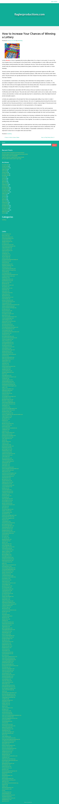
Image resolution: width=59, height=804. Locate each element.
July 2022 (4, 213)
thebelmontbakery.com (7, 265)
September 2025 (5, 168)
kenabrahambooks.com (7, 491)
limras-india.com (6, 235)
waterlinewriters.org (7, 631)
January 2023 (4, 204)
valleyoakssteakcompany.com (9, 604)
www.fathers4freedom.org (8, 658)
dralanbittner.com (6, 369)
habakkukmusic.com (6, 648)
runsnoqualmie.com (6, 679)
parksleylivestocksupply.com (9, 435)
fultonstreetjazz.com (7, 311)
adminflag (20, 41)
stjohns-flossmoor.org (7, 572)
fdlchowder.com (6, 684)
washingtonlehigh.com (7, 700)
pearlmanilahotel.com (7, 288)
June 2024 (4, 178)
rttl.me (3, 790)
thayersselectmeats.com (8, 623)
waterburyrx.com (6, 598)
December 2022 (5, 205)
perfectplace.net (6, 426)
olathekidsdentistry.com (8, 381)
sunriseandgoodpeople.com (8, 568)
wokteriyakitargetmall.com (8, 402)
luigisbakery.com (6, 702)
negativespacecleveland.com (9, 565)
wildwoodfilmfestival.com (8, 306)
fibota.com (4, 735)
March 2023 (4, 201)
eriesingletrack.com (6, 375)
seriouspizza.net (6, 614)
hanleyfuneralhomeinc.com (8, 383)
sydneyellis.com (5, 405)
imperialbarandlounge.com (8, 350)
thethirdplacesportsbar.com (8, 726)
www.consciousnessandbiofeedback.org (11, 715)
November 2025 (5, 165)
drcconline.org (5, 595)
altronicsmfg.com (6, 256)
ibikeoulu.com (5, 520)
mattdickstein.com (6, 643)
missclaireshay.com (6, 234)
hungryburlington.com (7, 530)
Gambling (9, 134)
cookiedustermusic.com (7, 575)
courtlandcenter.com (7, 590)
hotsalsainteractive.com (8, 244)
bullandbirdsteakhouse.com (8, 687)
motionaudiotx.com (7, 789)
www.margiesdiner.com (7, 682)
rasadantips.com (6, 253)
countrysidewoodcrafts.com (9, 268)
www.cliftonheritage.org (8, 690)
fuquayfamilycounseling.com (9, 780)
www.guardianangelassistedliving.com (11, 739)
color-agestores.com (7, 438)
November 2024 (5, 175)
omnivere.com (5, 252)
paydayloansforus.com (7, 264)
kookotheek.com (6, 299)
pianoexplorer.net (6, 720)
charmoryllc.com (6, 464)
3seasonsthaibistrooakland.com (9, 428)
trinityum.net (5, 723)
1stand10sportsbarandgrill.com (9, 386)
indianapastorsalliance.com (8, 602)
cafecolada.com (6, 456)
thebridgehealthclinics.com (8, 629)
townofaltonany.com (7, 562)
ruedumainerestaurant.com (8, 505)
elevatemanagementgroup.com (9, 771)
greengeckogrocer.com (7, 399)
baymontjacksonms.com (7, 560)
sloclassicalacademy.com (8, 476)
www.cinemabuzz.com (7, 708)
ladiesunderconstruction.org (8, 321)
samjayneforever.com (7, 751)
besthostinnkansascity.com (8, 795)
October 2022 (5, 208)
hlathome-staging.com (7, 401)
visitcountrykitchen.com (8, 550)
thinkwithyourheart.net (7, 353)
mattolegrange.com (7, 545)
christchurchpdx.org (6, 490)
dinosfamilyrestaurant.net (8, 326)
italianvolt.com (5, 365)
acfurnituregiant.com (7, 249)
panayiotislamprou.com (7, 300)
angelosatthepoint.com (7, 601)
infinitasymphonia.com (7, 499)
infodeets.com (5, 243)
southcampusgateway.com (8, 302)
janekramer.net (5, 535)
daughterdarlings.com (7, 241)
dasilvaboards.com (6, 478)
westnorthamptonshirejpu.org (9, 308)
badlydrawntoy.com (7, 644)
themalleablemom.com (7, 527)
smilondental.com (6, 392)
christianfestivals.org (7, 548)
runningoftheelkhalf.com (8, 661)
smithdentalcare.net (7, 796)
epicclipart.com (5, 287)
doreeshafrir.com (6, 514)
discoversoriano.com (7, 458)
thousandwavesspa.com (7, 589)
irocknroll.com (5, 356)
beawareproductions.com (8, 517)
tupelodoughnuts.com (7, 380)
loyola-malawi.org (6, 441)
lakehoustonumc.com (7, 646)
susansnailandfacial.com (7, 654)
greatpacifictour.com (7, 586)
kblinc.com (4, 374)
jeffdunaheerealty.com (7, 663)
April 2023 (4, 199)
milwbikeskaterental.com (8, 559)
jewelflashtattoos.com (7, 280)
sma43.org (4, 691)
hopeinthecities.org (6, 447)
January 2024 (5, 186)
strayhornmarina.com (7, 481)
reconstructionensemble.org (9, 577)
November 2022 (5, 207)
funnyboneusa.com (6, 574)
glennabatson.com (6, 479)
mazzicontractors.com (7, 724)
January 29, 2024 (11, 41)
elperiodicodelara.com (7, 237)
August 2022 (4, 211)
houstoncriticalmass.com (8, 467)
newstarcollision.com (7, 393)
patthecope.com (6, 611)
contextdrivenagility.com (8, 518)
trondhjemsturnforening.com (9, 741)
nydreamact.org (6, 277)
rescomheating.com (6, 792)
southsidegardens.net (7, 721)
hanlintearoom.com (6, 766)
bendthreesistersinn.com (8, 571)
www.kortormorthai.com (8, 670)
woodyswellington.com (7, 729)
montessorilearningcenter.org (9, 748)
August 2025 (4, 169)
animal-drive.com (6, 619)
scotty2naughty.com (7, 512)
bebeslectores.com (6, 323)
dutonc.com (5, 542)
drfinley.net (4, 774)
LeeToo (33, 802)
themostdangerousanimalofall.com (10, 469)
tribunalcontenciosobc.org (8, 475)
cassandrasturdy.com (7, 452)
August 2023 (4, 193)
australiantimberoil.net (7, 324)
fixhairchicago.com (6, 607)
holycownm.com (6, 581)
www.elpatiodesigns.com (8, 732)
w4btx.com (4, 387)
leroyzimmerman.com (7, 772)
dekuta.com (5, 706)
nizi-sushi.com (5, 536)
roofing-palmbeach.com (8, 342)
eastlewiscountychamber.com (9, 473)
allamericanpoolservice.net (8, 410)
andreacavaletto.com (7, 434)
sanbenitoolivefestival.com (8, 453)
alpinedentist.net (6, 296)
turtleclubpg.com (6, 584)
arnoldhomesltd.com (7, 345)
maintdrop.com (5, 290)
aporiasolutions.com (7, 625)
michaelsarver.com (6, 398)
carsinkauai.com (5, 757)
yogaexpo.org (5, 431)
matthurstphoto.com (7, 753)
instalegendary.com (6, 273)
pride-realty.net (6, 762)
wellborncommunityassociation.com (10, 305)
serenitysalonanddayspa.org (8, 246)
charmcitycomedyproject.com (9, 515)
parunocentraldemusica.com (8, 738)
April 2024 (4, 181)
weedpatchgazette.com (8, 372)
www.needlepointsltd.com (8, 685)
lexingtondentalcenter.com (8, 404)
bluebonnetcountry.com (8, 285)
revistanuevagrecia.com (7, 509)
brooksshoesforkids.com (8, 622)
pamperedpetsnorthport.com (9, 377)
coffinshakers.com (6, 521)
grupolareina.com (6, 315)
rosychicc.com (5, 443)
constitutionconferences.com (9, 610)
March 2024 (4, 183)
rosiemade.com (5, 378)
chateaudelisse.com (6, 303)
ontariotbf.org (5, 271)
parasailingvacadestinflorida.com (10, 760)
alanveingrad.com (6, 553)
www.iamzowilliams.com (8, 717)
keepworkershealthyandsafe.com (10, 274)
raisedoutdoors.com (7, 351)
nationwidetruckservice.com (9, 583)
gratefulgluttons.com (7, 449)
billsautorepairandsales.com (8, 745)
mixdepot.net (5, 709)
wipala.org (4, 440)
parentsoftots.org (6, 634)
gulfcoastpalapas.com (7, 628)
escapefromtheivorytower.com (9, 338)
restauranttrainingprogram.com (9, 408)
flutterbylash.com (6, 765)
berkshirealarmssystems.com (8, 366)
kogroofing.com (6, 294)
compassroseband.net (7, 616)
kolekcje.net (5, 420)
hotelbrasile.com (6, 309)
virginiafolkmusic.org (7, 416)
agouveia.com (5, 781)
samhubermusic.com (6, 799)
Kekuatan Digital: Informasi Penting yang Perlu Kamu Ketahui (15, 154)
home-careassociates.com (8, 432)
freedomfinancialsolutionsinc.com (10, 666)
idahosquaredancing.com (8, 359)
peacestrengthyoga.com (8, 664)
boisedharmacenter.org (7, 437)
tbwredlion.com (6, 744)
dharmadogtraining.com (7, 787)
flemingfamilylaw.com (7, 775)
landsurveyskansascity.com (8, 675)
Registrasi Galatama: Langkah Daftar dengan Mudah (13, 157)
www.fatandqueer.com (7, 672)
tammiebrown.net (6, 541)
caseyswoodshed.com (7, 605)
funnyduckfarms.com (7, 768)
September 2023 (5, 192)
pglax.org (4, 563)
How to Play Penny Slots (47, 137)
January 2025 (4, 172)
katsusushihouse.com (7, 502)
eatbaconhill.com (6, 258)
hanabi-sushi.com (6, 703)
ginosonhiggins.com (6, 554)
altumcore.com (5, 617)
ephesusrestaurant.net (7, 727)
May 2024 (4, 180)
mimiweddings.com (6, 793)
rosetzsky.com (5, 506)
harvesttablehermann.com (8, 329)
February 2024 (5, 184)
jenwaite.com (5, 769)
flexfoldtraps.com (6, 667)
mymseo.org (5, 784)
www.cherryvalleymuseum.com (9, 317)
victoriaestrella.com (7, 587)
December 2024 (5, 174)
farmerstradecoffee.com (8, 637)
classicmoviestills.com (7, 455)
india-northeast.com (7, 341)
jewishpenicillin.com (7, 411)
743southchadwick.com (7, 339)
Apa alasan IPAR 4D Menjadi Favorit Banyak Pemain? (13, 153)
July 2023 (4, 195)
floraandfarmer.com (6, 333)
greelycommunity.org (7, 503)
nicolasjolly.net (5, 497)
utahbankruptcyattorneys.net (9, 354)
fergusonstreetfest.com (7, 750)
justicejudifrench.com (7, 524)
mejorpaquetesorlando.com (8, 384)
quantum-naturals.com (7, 747)
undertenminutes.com (7, 250)
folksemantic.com (6, 362)
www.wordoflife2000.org (8, 357)
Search (3, 142)
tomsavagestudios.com (7, 413)
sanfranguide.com (6, 462)
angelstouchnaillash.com (8, 389)
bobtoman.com (5, 291)
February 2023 (5, 202)
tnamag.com (5, 620)
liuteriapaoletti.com (7, 566)
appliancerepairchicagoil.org (9, 270)
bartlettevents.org (6, 312)
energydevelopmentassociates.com (10, 332)
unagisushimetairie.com (7, 279)
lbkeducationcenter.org (7, 423)
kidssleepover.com (6, 261)
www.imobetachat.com (7, 641)
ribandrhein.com (6, 419)
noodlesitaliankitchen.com (8, 276)
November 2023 (5, 189)
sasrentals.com (5, 395)
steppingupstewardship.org (8, 697)
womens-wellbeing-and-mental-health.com (12, 414)
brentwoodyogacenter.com (8, 694)
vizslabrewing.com (6, 368)
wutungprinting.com (7, 556)
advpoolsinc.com (6, 599)
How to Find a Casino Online (12, 137)
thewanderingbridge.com (8, 526)
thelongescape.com (7, 544)
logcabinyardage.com (7, 638)
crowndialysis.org (6, 407)
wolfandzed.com (6, 705)
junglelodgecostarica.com (8, 547)
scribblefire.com (6, 429)
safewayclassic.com (6, 267)
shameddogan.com (6, 632)
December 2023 (5, 187)
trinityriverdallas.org (7, 425)
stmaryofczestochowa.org (8, 523)
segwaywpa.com (6, 626)
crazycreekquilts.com (7, 487)
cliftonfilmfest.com (6, 348)
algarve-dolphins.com (7, 551)
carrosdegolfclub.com (7, 330)
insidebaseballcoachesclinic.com (9, 756)
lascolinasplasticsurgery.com (8, 688)
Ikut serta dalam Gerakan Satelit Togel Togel (11, 159)
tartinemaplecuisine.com (8, 533)
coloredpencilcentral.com (8, 347)
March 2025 (4, 171)
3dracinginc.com (6, 465)
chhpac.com (5, 786)
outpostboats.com (6, 444)
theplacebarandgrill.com (8, 596)
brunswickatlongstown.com (8, 532)
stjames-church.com (6, 511)
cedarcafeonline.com (7, 247)
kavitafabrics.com (6, 578)
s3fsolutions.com (6, 335)
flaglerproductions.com (7, 482)
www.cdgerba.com (6, 736)
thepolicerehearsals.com (8, 470)
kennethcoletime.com (7, 529)
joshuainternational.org (7, 652)
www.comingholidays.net (8, 461)
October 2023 (5, 190)
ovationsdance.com (6, 417)
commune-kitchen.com (7, 493)
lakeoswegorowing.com (8, 778)
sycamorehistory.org (7, 712)
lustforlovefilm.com (6, 496)
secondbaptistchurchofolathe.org (10, 783)
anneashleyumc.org (6, 673)
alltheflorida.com (6, 754)
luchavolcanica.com (6, 580)
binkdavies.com (5, 488)
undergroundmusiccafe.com (8, 798)
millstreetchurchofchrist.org (8, 759)
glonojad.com (5, 508)
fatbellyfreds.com (6, 730)
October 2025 (5, 166)
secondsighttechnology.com (9, 396)
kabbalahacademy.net (7, 390)
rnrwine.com (5, 777)
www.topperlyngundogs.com (9, 660)
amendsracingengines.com (8, 669)
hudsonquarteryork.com (7, 733)
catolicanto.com (6, 422)
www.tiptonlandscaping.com (9, 696)
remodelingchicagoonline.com (9, 693)
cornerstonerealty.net (7, 714)
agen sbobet (54, 2)
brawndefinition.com (7, 484)
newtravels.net (5, 262)
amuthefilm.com (6, 494)
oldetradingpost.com (7, 320)
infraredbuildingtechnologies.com (10, 327)
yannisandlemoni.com (7, 371)
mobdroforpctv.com (7, 450)
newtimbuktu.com (6, 255)
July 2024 (4, 177)
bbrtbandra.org (5, 283)
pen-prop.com (5, 655)
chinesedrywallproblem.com (8, 569)
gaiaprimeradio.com (7, 539)
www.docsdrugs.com (7, 681)
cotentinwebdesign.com (8, 318)
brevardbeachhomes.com (8, 336)
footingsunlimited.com (7, 678)
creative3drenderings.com (8, 635)
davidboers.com (6, 640)
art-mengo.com (5, 538)
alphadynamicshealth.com (8, 763)
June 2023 (4, 196)
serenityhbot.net (6, 651)
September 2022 (5, 210)
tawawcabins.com (6, 360)
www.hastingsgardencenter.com (9, 718)
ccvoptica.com (5, 699)
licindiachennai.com (6, 240)
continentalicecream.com (8, 485)
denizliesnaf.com (6, 608)
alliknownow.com (6, 472)
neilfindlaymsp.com (6, 592)
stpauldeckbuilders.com (7, 676)
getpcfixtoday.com (6, 282)
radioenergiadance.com (7, 297)
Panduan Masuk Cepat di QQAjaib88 (9, 156)
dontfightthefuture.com (8, 344)
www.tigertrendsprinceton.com (9, 657)
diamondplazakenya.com (8, 742)
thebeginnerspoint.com (7, 459)
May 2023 (4, 198)
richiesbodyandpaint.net (8, 238)
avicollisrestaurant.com (7, 593)
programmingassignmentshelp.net (10, 259)
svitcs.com (4, 613)
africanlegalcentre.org (7, 500)
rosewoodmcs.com (6, 711)
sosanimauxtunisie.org (7, 293)
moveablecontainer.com (8, 314)
